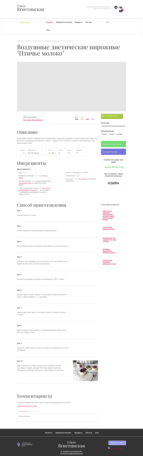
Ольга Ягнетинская (30, 117)
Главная (20, 41)
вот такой (81, 179)
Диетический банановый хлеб (108, 228)
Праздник (112, 134)
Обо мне (88, 22)
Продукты (78, 22)
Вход (108, 22)
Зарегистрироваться (24, 406)
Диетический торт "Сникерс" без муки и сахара (109, 239)
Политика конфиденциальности (72, 453)
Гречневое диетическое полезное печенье (109, 251)
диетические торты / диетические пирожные (113, 126)
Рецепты (49, 22)
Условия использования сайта (72, 451)
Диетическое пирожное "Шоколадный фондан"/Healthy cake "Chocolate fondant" (108, 215)
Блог (48, 30)
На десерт (104, 134)
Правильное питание (64, 22)
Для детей (119, 134)
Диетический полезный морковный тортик (109, 262)
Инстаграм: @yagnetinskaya (33, 120)
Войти (35, 406)
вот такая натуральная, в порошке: (34, 189)
